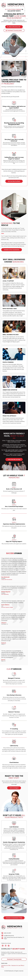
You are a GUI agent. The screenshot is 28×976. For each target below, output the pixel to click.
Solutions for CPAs (5, 965)
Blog (2, 967)
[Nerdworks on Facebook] (6, 946)
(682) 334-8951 (7, 933)
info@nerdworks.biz (9, 935)
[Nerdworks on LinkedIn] (9, 946)
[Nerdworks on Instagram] (3, 946)
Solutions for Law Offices (17, 965)
